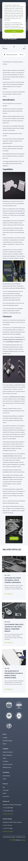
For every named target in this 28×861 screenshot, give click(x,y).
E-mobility (5, 737)
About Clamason (6, 775)
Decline (14, 34)
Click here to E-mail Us (8, 814)
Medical (4, 743)
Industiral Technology (7, 740)
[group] (14, 55)
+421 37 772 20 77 (8, 825)
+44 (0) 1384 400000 (8, 807)
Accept (14, 31)
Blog (4, 787)
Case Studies (6, 790)
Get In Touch (14, 538)
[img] (20, 54)
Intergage (23, 840)
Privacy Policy (6, 796)
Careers (4, 778)
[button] (4, 54)
